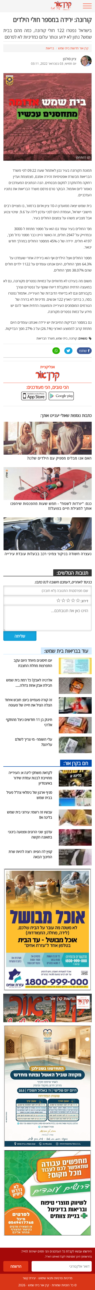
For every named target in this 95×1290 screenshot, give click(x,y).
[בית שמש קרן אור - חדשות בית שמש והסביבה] (39, 6)
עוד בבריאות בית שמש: (66, 650)
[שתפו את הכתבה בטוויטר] (68, 350)
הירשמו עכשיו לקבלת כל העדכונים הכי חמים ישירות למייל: (56, 1251)
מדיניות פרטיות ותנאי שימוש (55, 1278)
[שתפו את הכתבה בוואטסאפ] (56, 350)
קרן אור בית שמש (38, 1285)
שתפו (83, 350)
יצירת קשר (29, 1278)
